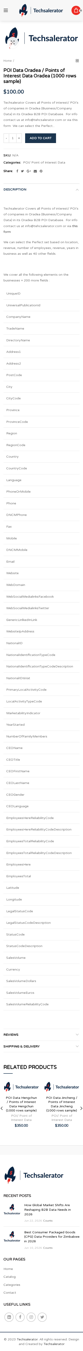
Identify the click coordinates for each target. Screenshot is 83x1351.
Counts (48, 1220)
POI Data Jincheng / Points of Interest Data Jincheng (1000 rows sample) (61, 1104)
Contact (9, 1293)
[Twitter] (22, 171)
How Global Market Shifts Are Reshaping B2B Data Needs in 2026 (47, 1209)
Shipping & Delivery (21, 1046)
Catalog (9, 1277)
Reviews (10, 1035)
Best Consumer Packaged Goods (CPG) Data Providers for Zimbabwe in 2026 (52, 1236)
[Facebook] (17, 171)
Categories (11, 1285)
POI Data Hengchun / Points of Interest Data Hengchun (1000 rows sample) (21, 1104)
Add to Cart (40, 138)
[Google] (28, 171)
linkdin (9, 1317)
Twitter (42, 1317)
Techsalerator (27, 1339)
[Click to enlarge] (12, 42)
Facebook (20, 1317)
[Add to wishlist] (33, 1087)
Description (14, 189)
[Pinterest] (41, 171)
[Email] (35, 171)
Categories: (12, 162)
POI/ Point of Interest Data (44, 162)
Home (7, 61)
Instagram (31, 1317)
